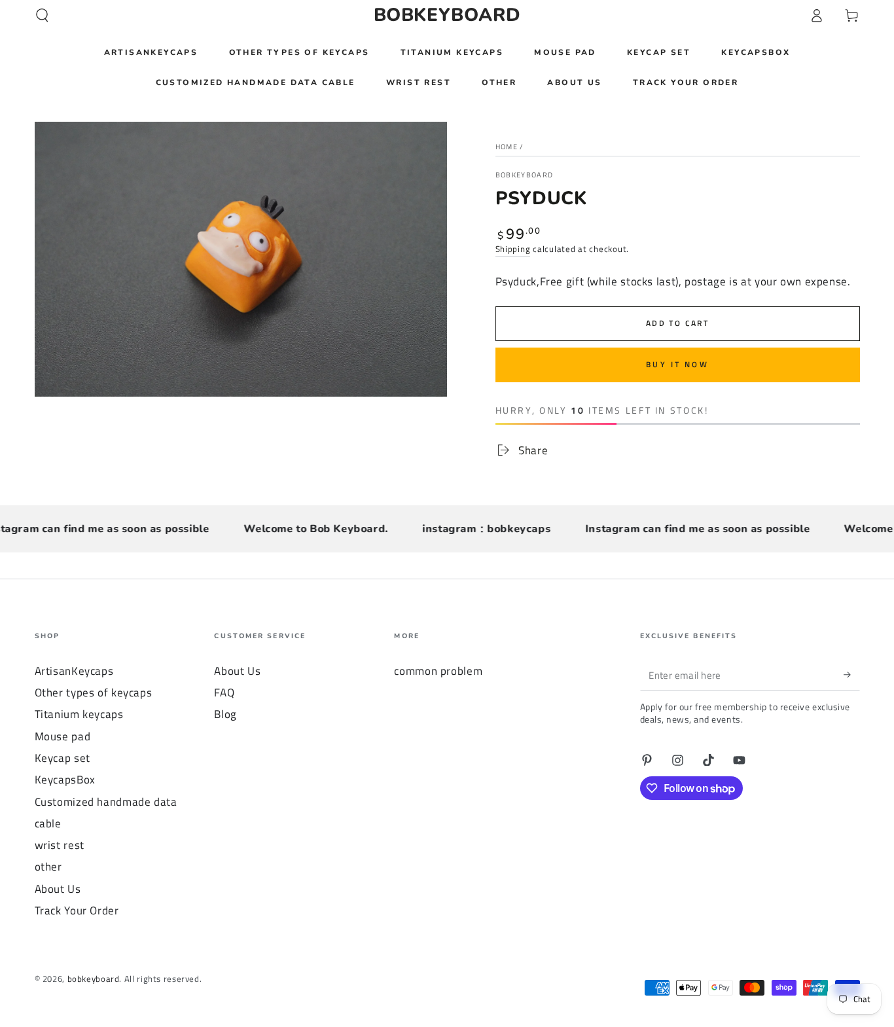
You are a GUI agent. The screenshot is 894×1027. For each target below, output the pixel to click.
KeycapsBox (65, 779)
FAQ (224, 692)
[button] (42, 15)
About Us (58, 888)
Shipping (513, 249)
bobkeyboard (524, 175)
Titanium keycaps (79, 714)
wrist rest (59, 845)
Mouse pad (63, 736)
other (48, 866)
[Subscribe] (851, 675)
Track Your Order (77, 910)
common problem (438, 670)
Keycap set (62, 757)
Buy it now (677, 364)
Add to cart (677, 323)
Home (506, 146)
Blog (225, 714)
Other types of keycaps (93, 692)
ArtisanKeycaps (74, 670)
